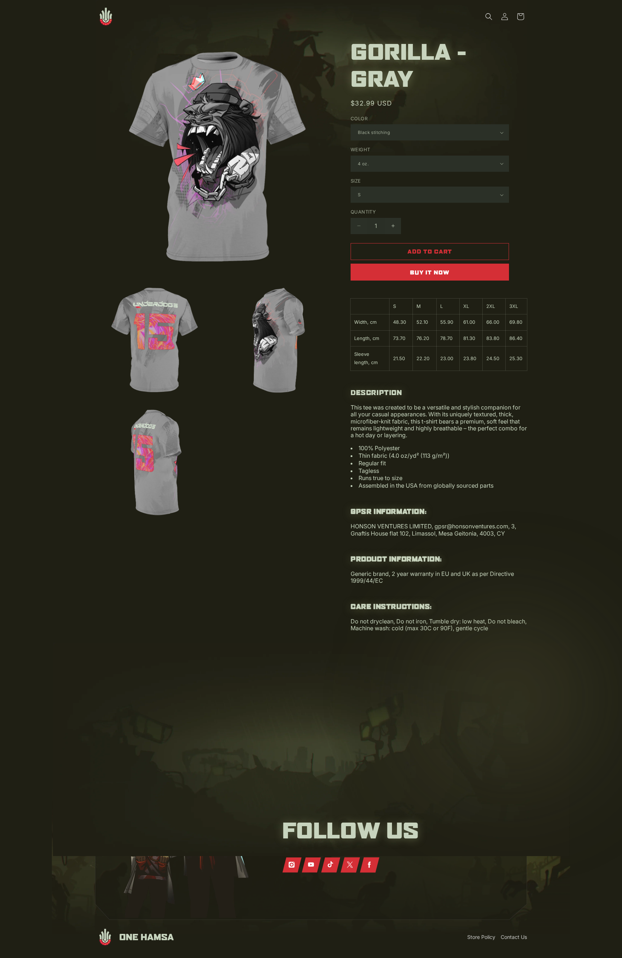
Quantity (363, 212)
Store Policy (481, 937)
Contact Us (514, 937)
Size (356, 181)
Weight (360, 149)
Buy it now (430, 272)
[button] (489, 16)
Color (359, 118)
